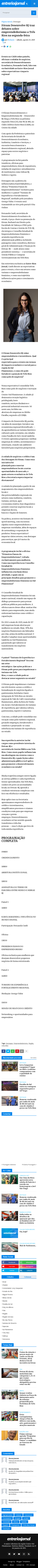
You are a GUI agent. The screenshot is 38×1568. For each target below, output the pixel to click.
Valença (5, 1336)
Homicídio (6, 1522)
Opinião (24, 1522)
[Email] (22, 1051)
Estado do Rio (7, 1291)
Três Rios (5, 1045)
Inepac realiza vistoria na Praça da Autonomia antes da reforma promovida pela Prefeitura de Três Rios (28, 1399)
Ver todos (33, 1058)
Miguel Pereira (8, 1294)
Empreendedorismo (21, 1043)
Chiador (5, 1285)
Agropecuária (7, 1515)
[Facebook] (4, 47)
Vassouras (6, 1339)
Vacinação (6, 1528)
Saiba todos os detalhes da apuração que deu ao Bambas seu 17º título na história (27, 1218)
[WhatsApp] (10, 47)
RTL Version (31, 1565)
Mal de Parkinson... (28, 1246)
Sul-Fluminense (8, 1329)
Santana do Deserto (10, 1323)
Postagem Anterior (9, 1165)
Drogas (17, 1518)
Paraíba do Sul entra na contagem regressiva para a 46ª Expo (28, 1087)
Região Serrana (8, 1317)
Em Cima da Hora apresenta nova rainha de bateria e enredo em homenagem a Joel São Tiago (28, 1183)
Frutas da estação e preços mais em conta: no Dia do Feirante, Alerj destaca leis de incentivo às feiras (28, 1357)
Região (31, 1043)
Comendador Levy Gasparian (13, 1288)
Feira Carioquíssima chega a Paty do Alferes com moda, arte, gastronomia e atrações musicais (28, 1420)
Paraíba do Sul (7, 1304)
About (12, 1565)
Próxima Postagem (28, 1165)
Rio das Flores (7, 1320)
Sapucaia (6, 1326)
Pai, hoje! (23, 1232)
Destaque (17, 21)
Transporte (15, 1525)
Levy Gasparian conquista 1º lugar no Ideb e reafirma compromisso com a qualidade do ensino (27, 1070)
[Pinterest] (17, 1051)
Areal (4, 1282)
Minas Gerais (7, 1298)
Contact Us (20, 1565)
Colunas (27, 1277)
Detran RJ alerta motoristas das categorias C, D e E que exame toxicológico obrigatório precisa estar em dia (28, 1378)
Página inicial (7, 21)
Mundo (5, 1301)
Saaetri (5, 1525)
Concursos (28, 1515)
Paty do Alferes (8, 1307)
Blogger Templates (23, 1561)
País (4, 1310)
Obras (15, 1522)
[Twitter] (7, 47)
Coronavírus (7, 1518)
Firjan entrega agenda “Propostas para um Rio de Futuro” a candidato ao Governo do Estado (28, 1439)
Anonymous (14, 1458)
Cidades (10, 1277)
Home (5, 1565)
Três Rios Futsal (28, 1525)
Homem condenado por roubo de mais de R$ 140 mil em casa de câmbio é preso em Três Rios (28, 1103)
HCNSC (26, 1518)
